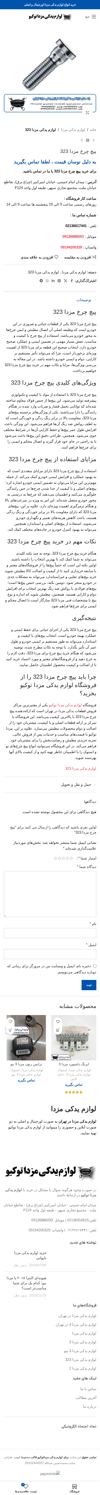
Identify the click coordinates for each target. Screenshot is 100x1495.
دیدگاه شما (86, 867)
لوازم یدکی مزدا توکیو (65, 705)
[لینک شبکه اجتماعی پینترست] (59, 281)
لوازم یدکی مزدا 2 (82, 1368)
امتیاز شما (87, 858)
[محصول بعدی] (82, 140)
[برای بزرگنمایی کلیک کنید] (87, 112)
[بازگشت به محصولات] (88, 140)
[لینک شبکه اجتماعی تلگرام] (41, 281)
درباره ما (89, 1406)
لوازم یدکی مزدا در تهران (77, 1316)
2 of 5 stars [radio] (67, 858)
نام (93, 924)
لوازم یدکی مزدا (73, 130)
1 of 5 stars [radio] (71, 858)
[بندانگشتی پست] (73, 1259)
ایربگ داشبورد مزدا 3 (74, 1064)
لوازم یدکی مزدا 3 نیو (26, 1074)
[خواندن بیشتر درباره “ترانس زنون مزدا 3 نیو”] (10, 1030)
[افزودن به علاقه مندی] (58, 1021)
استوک (62, 1070)
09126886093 (42, 1220)
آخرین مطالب (86, 1397)
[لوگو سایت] (50, 16)
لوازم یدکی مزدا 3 (78, 1074)
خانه (93, 130)
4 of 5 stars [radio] (59, 858)
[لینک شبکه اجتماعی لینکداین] (53, 281)
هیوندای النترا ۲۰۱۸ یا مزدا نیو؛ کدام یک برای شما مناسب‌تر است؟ (26, 1283)
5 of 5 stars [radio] (56, 858)
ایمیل (91, 945)
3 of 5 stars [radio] (63, 858)
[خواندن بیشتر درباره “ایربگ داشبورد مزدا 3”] (58, 1030)
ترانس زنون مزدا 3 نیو (26, 1064)
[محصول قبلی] (93, 140)
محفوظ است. (41, 1457)
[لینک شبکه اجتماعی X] (65, 281)
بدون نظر (20, 1265)
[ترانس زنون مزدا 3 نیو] (26, 1037)
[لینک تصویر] (50, 1171)
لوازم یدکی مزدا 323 (40, 130)
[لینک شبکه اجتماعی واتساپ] (47, 281)
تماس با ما (88, 1389)
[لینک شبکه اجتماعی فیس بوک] (72, 281)
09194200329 (39, 1230)
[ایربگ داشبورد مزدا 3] (73, 1037)
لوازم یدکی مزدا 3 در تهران (76, 1324)
